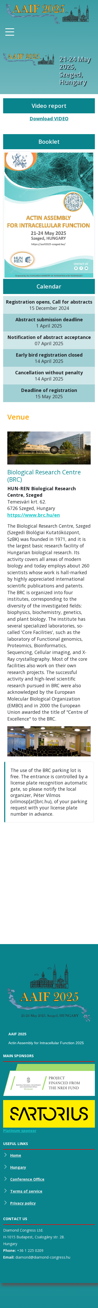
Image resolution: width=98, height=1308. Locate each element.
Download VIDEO (49, 118)
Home (15, 1155)
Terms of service (26, 1191)
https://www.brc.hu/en (33, 515)
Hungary (18, 1167)
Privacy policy (23, 1203)
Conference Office (27, 1179)
